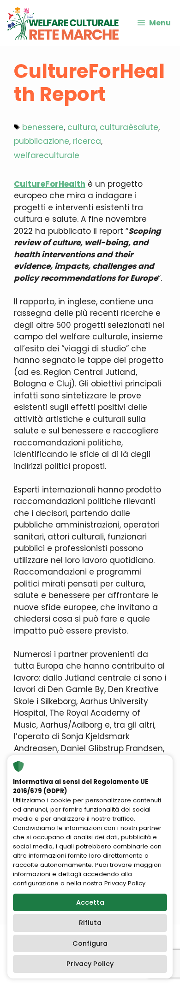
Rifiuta (90, 922)
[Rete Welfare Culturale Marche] (62, 23)
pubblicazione (41, 141)
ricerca (87, 141)
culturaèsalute (129, 127)
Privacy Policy (90, 963)
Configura (90, 943)
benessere (43, 127)
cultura (81, 127)
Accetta (90, 902)
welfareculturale (46, 155)
